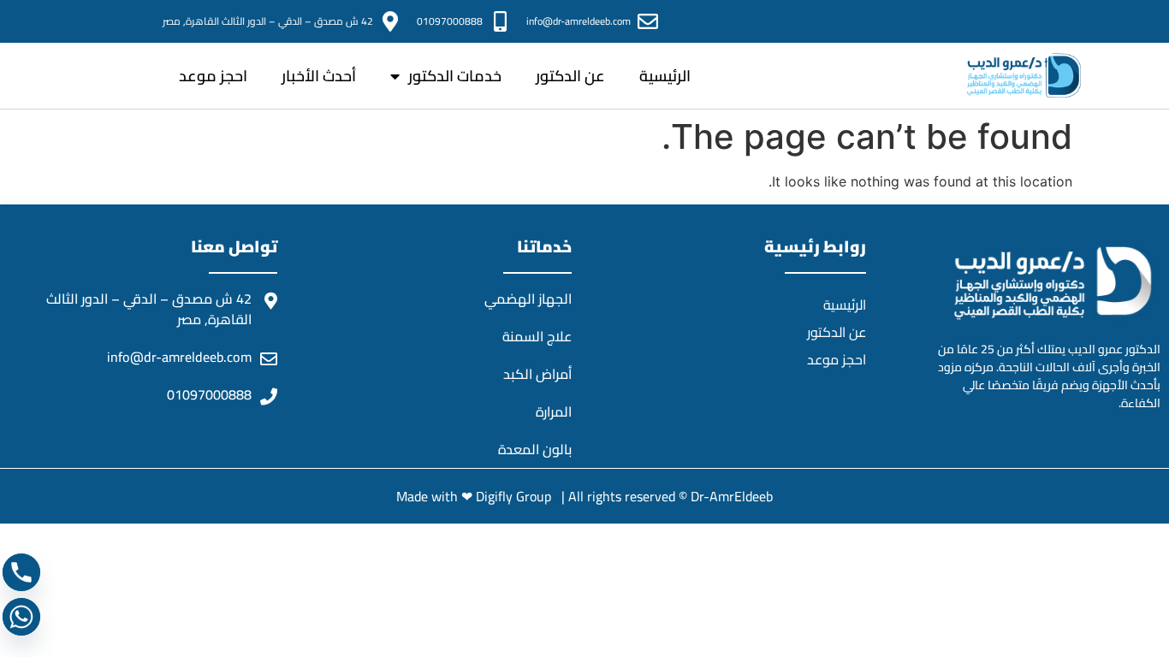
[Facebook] (1032, 22)
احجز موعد (213, 76)
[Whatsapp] (21, 617)
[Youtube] (943, 22)
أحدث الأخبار (319, 76)
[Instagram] (987, 22)
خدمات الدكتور (454, 76)
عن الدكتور (570, 76)
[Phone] (21, 572)
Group (535, 496)
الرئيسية (665, 76)
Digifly (496, 496)
